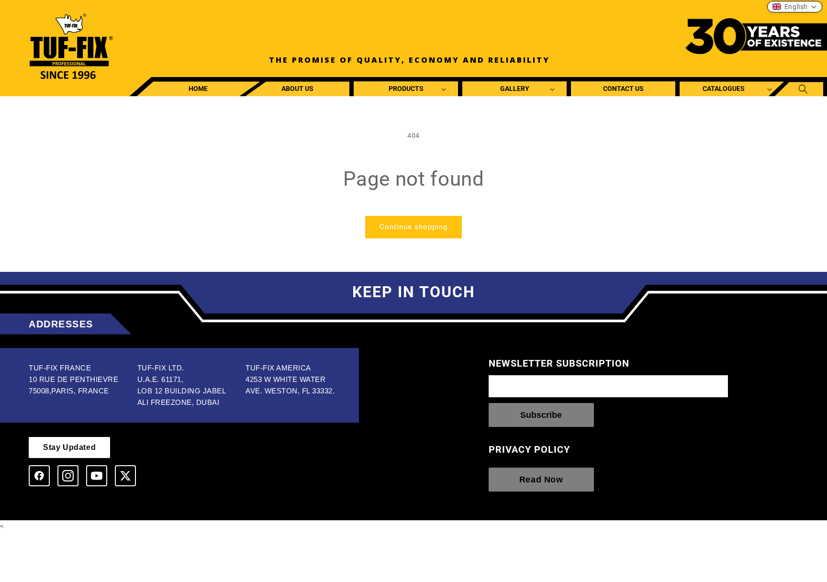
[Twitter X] (125, 475)
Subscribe (541, 415)
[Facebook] (39, 475)
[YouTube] (96, 475)
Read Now (541, 479)
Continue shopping (413, 227)
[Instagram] (67, 475)
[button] (406, 88)
